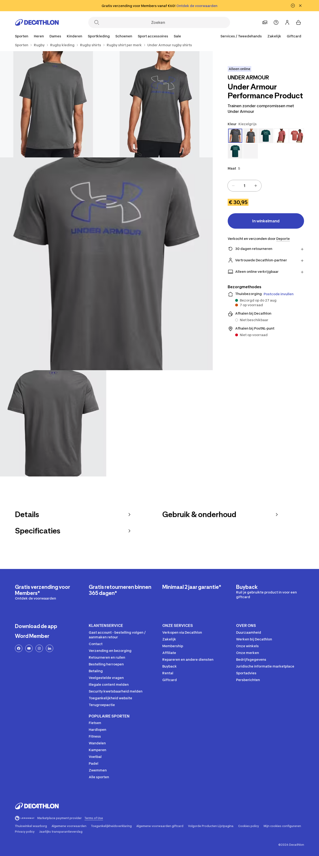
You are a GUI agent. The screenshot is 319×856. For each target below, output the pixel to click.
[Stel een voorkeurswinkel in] (264, 22)
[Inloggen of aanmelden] (287, 22)
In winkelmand (266, 221)
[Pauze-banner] (293, 5)
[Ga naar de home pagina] (37, 22)
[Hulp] (276, 22)
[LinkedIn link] (49, 648)
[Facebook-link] (18, 648)
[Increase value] (255, 185)
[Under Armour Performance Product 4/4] (53, 423)
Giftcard (294, 36)
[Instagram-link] (39, 648)
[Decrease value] (233, 185)
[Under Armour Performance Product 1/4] (159, 104)
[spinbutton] (244, 185)
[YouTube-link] (29, 648)
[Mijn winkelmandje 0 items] (298, 22)
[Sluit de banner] (300, 5)
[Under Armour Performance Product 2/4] (53, 104)
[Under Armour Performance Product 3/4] (106, 263)
